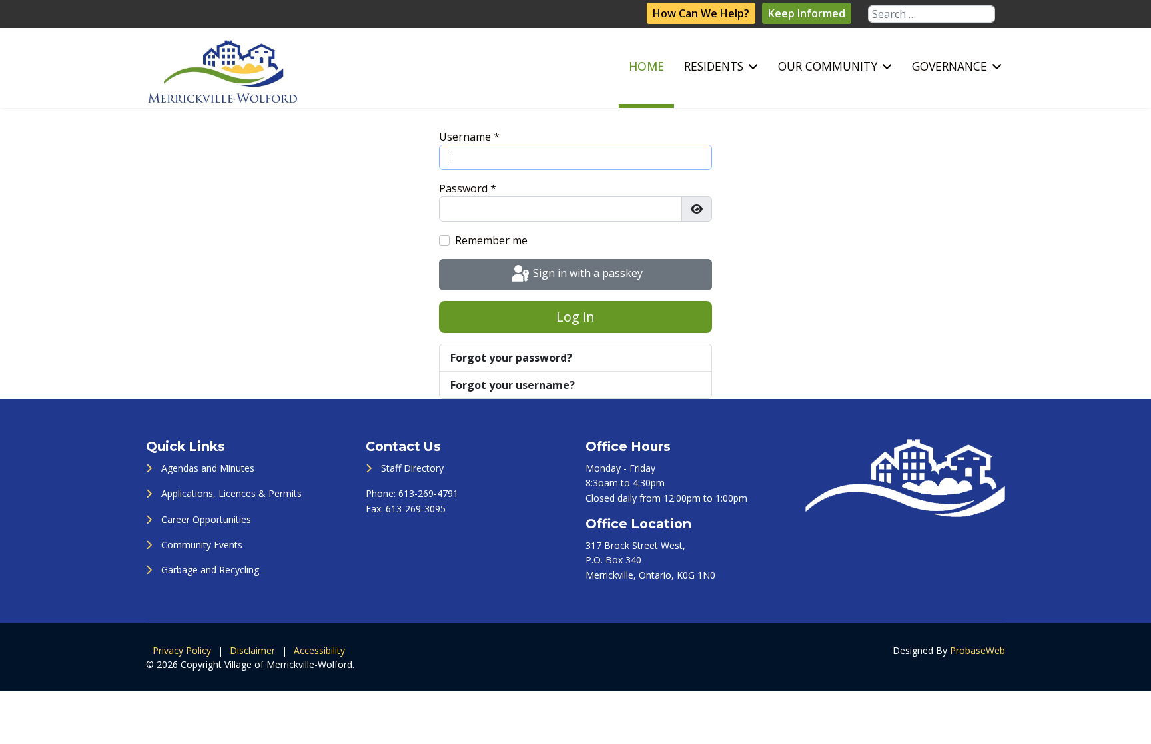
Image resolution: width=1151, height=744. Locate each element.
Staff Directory (412, 468)
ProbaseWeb (977, 650)
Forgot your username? (512, 385)
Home (646, 66)
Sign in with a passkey (586, 273)
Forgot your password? (511, 357)
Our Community (827, 66)
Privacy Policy (182, 650)
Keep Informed (806, 13)
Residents (713, 66)
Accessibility (319, 650)
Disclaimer (252, 650)
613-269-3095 (416, 508)
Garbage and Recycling (210, 569)
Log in (575, 317)
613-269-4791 (428, 493)
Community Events (201, 544)
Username (469, 136)
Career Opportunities (206, 519)
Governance (949, 66)
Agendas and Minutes (207, 468)
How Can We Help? (701, 13)
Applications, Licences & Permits (231, 493)
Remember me (491, 240)
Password (467, 188)
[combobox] (931, 14)
